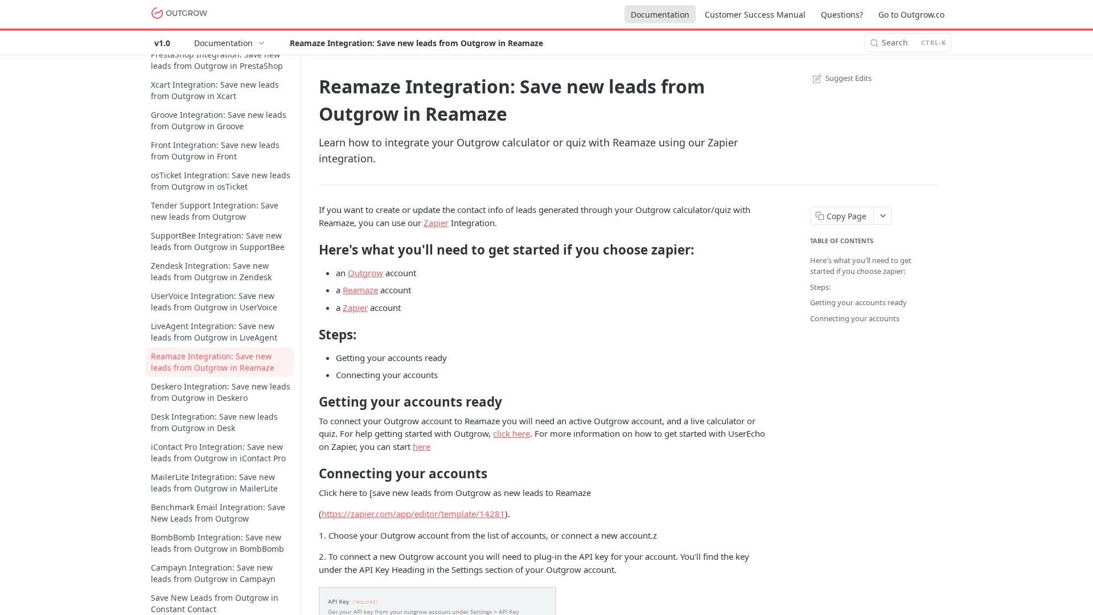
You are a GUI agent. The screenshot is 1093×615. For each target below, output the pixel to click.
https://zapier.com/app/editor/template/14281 (413, 513)
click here (511, 433)
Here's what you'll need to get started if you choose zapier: (860, 266)
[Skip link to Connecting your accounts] (311, 474)
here (421, 446)
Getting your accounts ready (858, 302)
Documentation (660, 14)
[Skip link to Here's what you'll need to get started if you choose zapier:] (311, 249)
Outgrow (365, 272)
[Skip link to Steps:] (311, 335)
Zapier (436, 222)
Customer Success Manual (755, 14)
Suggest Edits (848, 78)
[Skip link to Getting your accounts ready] (311, 402)
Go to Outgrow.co (911, 14)
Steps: (820, 287)
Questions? (842, 14)
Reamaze (360, 290)
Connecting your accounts (854, 318)
